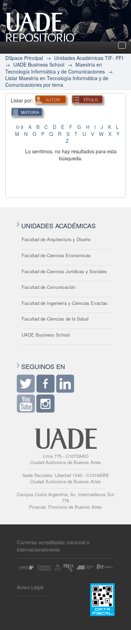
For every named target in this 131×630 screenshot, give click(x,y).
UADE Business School (38, 64)
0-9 (19, 126)
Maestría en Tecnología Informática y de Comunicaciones (55, 68)
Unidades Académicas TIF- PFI (88, 57)
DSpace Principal (24, 57)
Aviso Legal (30, 587)
